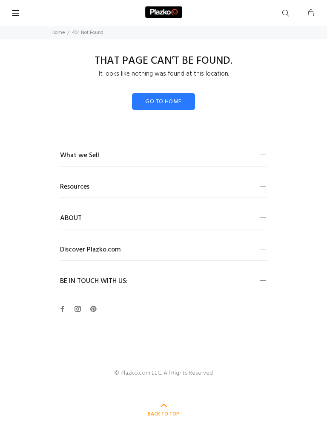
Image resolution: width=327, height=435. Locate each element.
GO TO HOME (163, 102)
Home (58, 32)
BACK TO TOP (163, 414)
